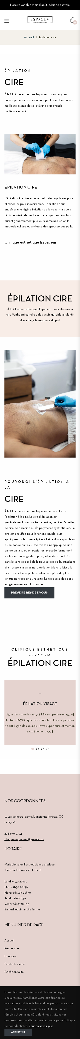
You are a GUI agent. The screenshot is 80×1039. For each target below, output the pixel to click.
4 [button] (47, 749)
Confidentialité (14, 972)
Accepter (18, 1032)
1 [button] (32, 749)
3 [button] (42, 749)
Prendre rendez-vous (29, 592)
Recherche (11, 948)
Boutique (10, 956)
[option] (40, 712)
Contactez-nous (14, 964)
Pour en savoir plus (41, 1026)
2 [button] (37, 749)
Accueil (29, 37)
